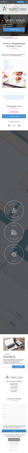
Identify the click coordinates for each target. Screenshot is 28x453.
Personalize (14, 447)
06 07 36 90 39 (9, 24)
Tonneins (6, 68)
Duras (6, 62)
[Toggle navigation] (26, 2)
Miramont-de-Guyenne (9, 66)
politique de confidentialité (14, 428)
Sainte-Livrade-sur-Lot (9, 67)
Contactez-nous (14, 29)
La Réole (6, 63)
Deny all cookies (14, 443)
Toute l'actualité (18, 366)
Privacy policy (14, 449)
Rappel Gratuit (20, 1)
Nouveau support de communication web (9, 356)
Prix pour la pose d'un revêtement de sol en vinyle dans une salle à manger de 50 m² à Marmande (14, 98)
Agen (6, 60)
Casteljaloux (7, 61)
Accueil (2, 37)
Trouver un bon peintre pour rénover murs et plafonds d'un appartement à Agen (14, 97)
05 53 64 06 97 (9, 26)
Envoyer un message (14, 116)
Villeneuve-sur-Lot (8, 69)
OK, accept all (14, 439)
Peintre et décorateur (9, 37)
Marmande (7, 65)
